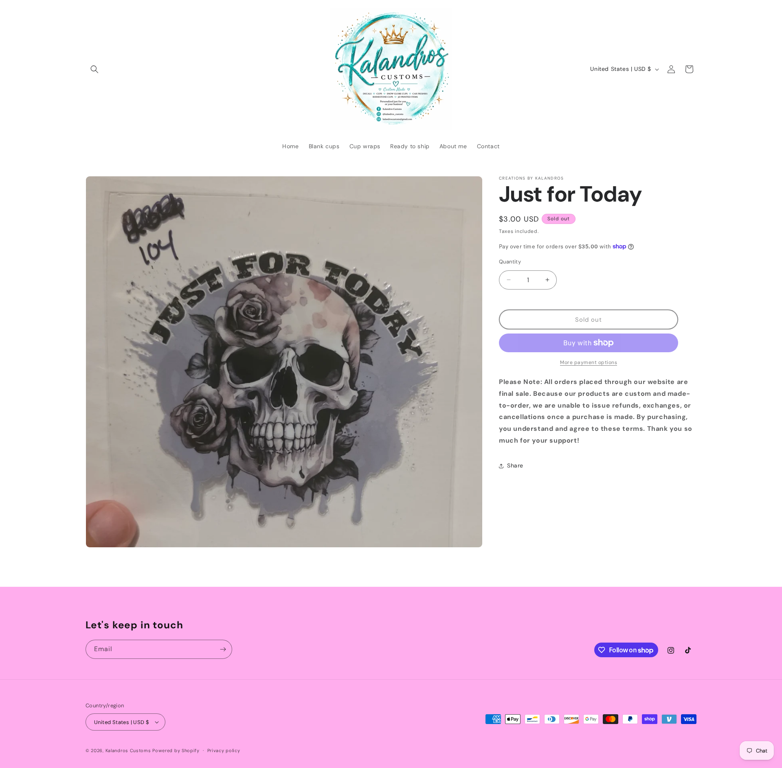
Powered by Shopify (176, 750)
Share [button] (515, 465)
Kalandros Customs (128, 750)
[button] (94, 69)
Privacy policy (223, 750)
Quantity (510, 261)
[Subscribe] (223, 649)
